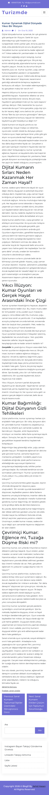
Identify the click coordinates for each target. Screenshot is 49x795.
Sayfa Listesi (11, 765)
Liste (7, 760)
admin (7, 30)
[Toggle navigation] (44, 12)
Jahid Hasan (39, 786)
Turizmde (15, 12)
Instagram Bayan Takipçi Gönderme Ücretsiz (23, 748)
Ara (6, 724)
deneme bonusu (9, 687)
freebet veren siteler (11, 691)
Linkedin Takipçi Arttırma (18, 755)
